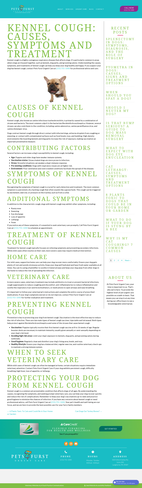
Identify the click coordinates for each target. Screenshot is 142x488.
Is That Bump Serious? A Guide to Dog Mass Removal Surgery (120, 131)
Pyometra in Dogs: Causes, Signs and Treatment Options (119, 75)
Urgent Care (81, 9)
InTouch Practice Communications (52, 485)
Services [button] (69, 9)
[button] (129, 9)
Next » (127, 260)
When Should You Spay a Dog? (119, 95)
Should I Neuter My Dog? (117, 111)
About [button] (60, 9)
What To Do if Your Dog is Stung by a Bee (119, 224)
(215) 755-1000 (63, 68)
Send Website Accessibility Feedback (98, 485)
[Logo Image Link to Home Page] (22, 9)
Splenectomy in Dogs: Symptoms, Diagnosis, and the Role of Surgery (120, 48)
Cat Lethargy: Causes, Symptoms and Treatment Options (118, 176)
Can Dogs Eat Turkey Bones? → (88, 411)
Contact (100, 9)
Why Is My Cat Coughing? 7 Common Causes (119, 244)
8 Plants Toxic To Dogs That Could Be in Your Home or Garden (119, 203)
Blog (91, 9)
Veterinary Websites (32, 485)
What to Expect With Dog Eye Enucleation (120, 152)
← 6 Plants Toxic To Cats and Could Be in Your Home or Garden (30, 412)
